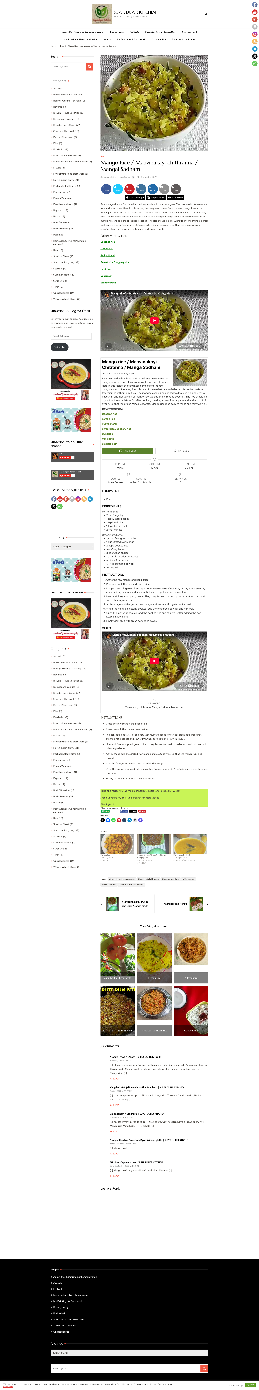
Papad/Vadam (61, 198)
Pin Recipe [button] (183, 451)
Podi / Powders (61, 222)
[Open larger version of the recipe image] (190, 372)
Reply (116, 1079)
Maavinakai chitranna (149, 879)
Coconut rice (107, 241)
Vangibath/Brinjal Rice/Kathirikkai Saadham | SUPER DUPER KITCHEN (147, 1087)
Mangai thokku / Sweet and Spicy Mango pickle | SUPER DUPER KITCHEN (149, 1140)
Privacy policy (158, 39)
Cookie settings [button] (236, 1385)
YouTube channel (131, 797)
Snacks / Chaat (61, 256)
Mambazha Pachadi (181, 855)
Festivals (134, 32)
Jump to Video (157, 197)
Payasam (58, 210)
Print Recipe (177, 197)
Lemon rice (106, 248)
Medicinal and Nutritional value (80, 39)
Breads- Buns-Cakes (64, 125)
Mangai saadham (171, 879)
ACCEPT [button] (250, 1385)
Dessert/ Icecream (63, 137)
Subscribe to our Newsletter (160, 32)
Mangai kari (105, 855)
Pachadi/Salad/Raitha (64, 186)
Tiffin (56, 286)
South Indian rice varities (132, 884)
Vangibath (106, 276)
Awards (107, 39)
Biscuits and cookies (64, 119)
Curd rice (105, 269)
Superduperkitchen (109, 177)
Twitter (175, 790)
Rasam (57, 234)
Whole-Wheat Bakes (64, 299)
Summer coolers (62, 274)
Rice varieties (109, 884)
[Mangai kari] (117, 844)
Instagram (153, 790)
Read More (8, 1386)
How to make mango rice (123, 879)
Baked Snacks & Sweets (66, 94)
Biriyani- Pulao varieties (66, 112)
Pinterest (141, 790)
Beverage (58, 106)
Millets (57, 167)
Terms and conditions (183, 39)
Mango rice (189, 879)
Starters (57, 268)
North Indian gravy (63, 180)
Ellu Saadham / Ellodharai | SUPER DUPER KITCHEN (137, 1113)
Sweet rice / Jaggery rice (114, 262)
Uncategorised (189, 32)
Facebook (165, 790)
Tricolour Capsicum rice (154, 1030)
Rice (102, 156)
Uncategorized (61, 293)
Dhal (55, 143)
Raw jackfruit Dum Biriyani (117, 1030)
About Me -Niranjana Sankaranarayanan (83, 32)
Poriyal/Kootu (61, 228)
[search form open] (205, 14)
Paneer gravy (60, 192)
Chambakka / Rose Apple (117, 977)
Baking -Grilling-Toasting (67, 100)
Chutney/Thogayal (63, 131)
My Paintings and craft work (68, 173)
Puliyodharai (107, 255)
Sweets (57, 280)
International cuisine (64, 155)
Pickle (56, 216)
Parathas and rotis (63, 204)
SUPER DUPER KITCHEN (135, 12)
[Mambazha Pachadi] (190, 844)
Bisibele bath (108, 282)
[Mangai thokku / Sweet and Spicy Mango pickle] (154, 844)
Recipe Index (117, 32)
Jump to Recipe (136, 197)
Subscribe (59, 347)
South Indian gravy (63, 262)
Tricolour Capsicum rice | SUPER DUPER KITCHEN (136, 1162)
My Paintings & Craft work (131, 39)
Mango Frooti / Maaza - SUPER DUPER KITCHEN (136, 1056)
